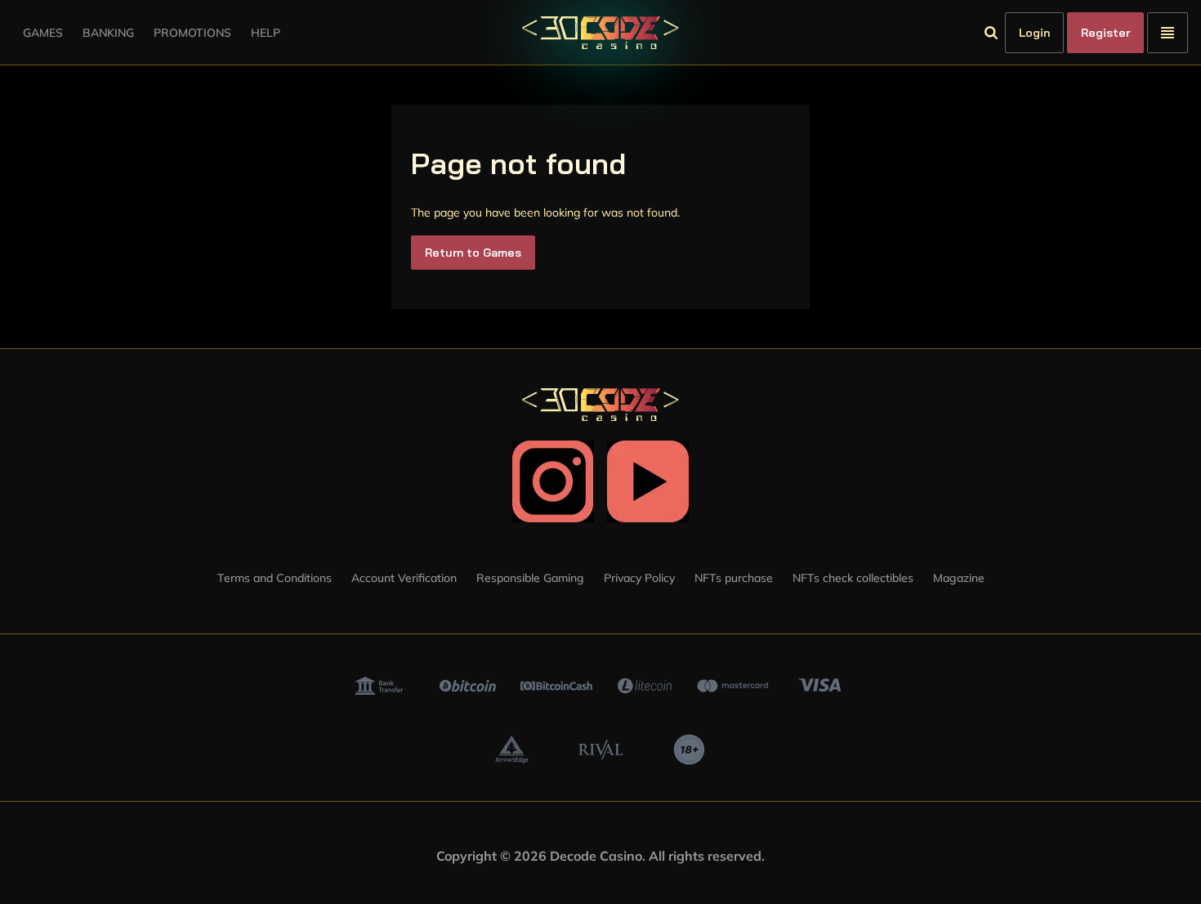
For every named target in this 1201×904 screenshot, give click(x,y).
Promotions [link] (192, 32)
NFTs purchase (733, 578)
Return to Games (473, 252)
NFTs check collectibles (852, 578)
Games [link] (43, 32)
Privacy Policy (639, 578)
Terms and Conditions (274, 578)
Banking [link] (108, 32)
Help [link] (265, 32)
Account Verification (404, 578)
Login (1034, 32)
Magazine (958, 578)
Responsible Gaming (530, 578)
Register (1105, 32)
